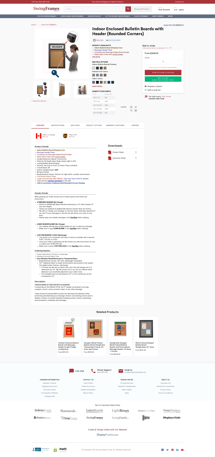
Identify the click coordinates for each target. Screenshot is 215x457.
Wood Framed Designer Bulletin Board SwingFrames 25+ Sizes (144, 345)
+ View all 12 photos (38, 101)
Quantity (147, 57)
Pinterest (172, 449)
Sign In (160, 7)
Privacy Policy (165, 390)
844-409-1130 (44, 2)
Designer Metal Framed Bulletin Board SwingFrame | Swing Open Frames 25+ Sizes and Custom (94, 346)
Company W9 (50, 396)
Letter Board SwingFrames (117, 16)
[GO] (128, 9)
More (170, 16)
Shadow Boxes (94, 16)
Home (33, 25)
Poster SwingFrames (47, 16)
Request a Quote (49, 383)
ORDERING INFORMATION (49, 380)
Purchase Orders (49, 390)
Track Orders (88, 383)
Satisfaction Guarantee (165, 386)
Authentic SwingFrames (127, 386)
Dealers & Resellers (88, 390)
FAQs (127, 393)
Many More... (97, 86)
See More (96, 57)
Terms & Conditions (165, 393)
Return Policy (88, 393)
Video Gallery (127, 390)
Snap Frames (158, 16)
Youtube (182, 449)
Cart (175, 7)
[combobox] (97, 9)
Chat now (165, 96)
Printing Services (126, 383)
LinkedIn (177, 449)
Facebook (162, 449)
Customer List (165, 383)
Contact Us (179, 2)
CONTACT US (88, 380)
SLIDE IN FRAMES (141, 16)
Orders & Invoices (88, 386)
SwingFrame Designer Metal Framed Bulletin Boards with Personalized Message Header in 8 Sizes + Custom (120, 347)
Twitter (167, 449)
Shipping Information (49, 386)
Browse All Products (141, 9)
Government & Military (49, 393)
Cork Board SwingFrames (72, 16)
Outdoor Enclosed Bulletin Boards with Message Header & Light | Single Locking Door (68, 346)
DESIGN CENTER (127, 380)
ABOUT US (165, 380)
